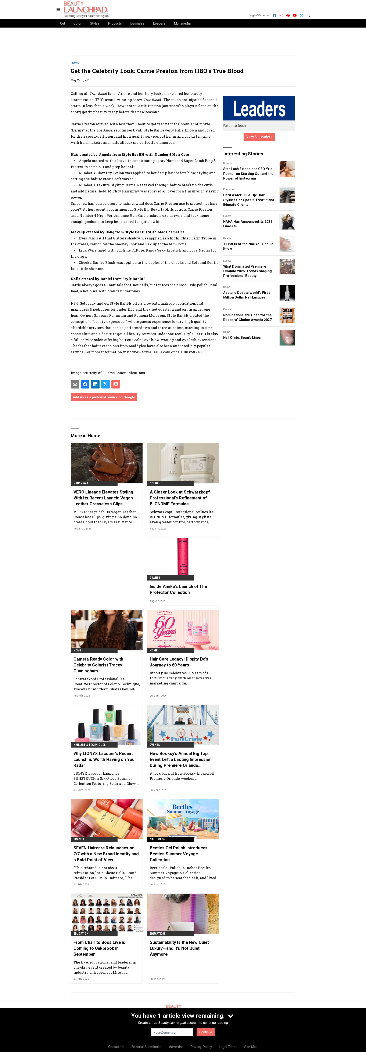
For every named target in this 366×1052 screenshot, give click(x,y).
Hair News (80, 483)
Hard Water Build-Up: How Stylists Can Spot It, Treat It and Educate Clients (248, 200)
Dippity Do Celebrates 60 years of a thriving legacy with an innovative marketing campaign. (180, 678)
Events (227, 215)
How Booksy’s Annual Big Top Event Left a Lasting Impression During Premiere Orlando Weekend (181, 759)
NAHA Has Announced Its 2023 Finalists (247, 224)
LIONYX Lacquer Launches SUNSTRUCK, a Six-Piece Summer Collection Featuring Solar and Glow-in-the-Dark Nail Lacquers (105, 778)
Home (75, 62)
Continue (205, 1032)
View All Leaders (259, 136)
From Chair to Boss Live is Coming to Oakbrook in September (99, 948)
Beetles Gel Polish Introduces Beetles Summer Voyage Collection (179, 853)
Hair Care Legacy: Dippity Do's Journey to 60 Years (179, 662)
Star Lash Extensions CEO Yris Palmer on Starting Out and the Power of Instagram (248, 173)
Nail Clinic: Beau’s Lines (242, 338)
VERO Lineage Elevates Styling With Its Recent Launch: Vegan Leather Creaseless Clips (103, 497)
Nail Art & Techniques (89, 744)
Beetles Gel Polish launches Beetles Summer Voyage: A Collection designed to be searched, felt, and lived (183, 872)
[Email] (75, 384)
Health (227, 238)
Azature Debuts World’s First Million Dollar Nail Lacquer (246, 295)
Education (229, 189)
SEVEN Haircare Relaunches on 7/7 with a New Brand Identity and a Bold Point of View (106, 853)
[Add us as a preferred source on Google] (115, 384)
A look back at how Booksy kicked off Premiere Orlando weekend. (182, 776)
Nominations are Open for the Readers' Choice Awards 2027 (247, 317)
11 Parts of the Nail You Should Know (248, 246)
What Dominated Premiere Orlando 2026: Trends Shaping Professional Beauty (247, 271)
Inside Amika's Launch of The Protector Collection (178, 589)
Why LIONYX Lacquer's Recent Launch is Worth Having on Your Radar (104, 759)
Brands (227, 163)
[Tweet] (105, 384)
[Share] (85, 384)
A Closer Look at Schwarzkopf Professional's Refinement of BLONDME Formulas (180, 497)
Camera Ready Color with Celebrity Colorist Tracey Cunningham (98, 665)
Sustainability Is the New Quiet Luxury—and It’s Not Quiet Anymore (179, 948)
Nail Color (157, 839)
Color (154, 483)
